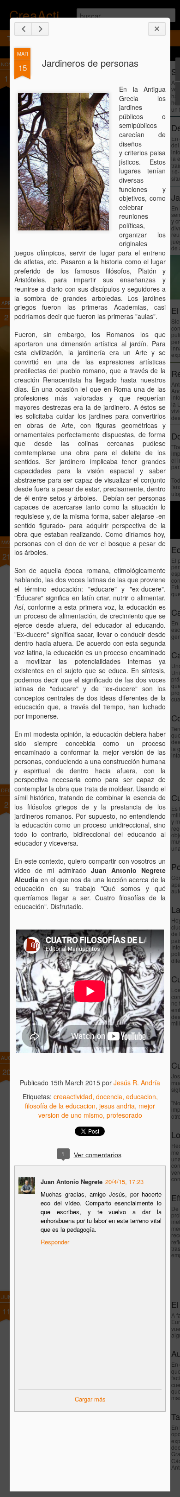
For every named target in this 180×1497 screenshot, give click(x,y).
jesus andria (117, 1105)
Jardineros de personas (90, 63)
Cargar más (90, 1399)
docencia (109, 1096)
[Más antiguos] (40, 29)
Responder (55, 1241)
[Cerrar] (157, 29)
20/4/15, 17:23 (124, 1181)
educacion (141, 1096)
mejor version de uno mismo (97, 1110)
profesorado (124, 1115)
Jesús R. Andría (137, 1082)
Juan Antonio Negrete (71, 1181)
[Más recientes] (23, 29)
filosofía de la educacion (60, 1105)
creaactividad (73, 1096)
